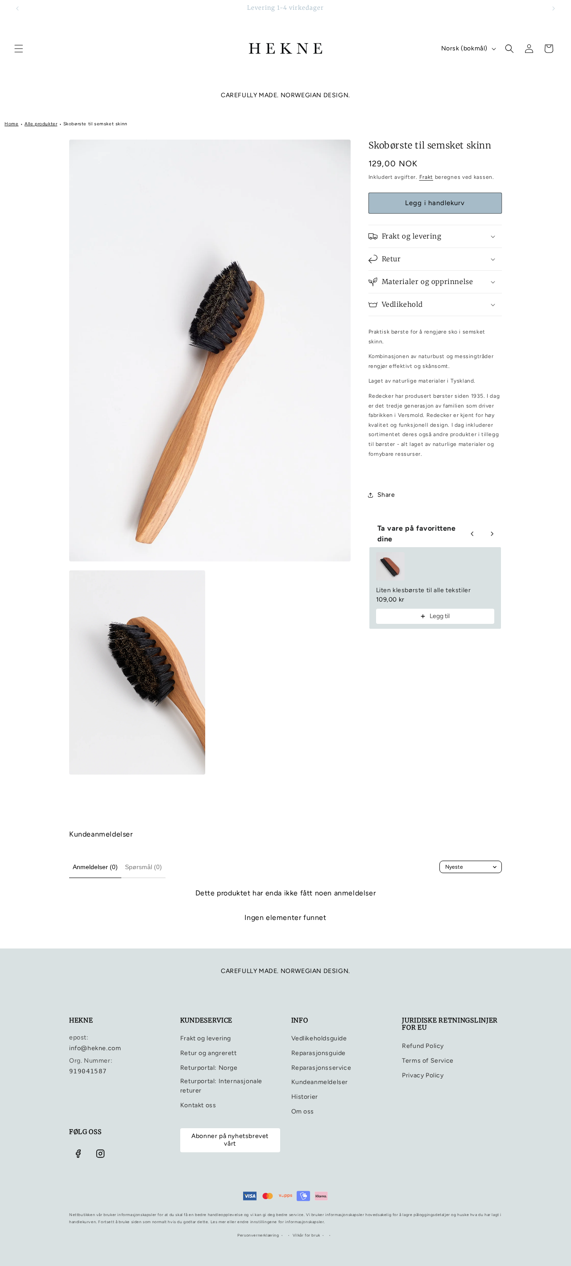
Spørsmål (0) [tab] (143, 866)
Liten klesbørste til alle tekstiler (423, 590)
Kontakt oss (198, 1105)
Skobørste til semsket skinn (95, 124)
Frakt (426, 177)
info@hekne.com (95, 1048)
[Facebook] (78, 1154)
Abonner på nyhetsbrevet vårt (230, 1139)
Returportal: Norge (209, 1068)
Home (11, 124)
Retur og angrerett (208, 1053)
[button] (19, 48)
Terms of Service (428, 1060)
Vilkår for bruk (306, 1235)
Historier (304, 1097)
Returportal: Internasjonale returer (221, 1085)
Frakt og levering (205, 1038)
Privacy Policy (422, 1075)
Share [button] (386, 495)
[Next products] (492, 534)
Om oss (302, 1111)
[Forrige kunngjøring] (17, 8)
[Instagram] (100, 1154)
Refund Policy (423, 1046)
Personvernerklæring (258, 1235)
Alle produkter (41, 124)
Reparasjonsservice (321, 1068)
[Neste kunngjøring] (553, 8)
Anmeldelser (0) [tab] (95, 866)
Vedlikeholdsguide (319, 1038)
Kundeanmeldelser (319, 1082)
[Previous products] (472, 534)
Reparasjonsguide (318, 1053)
